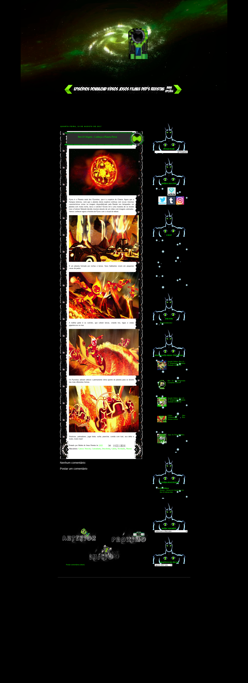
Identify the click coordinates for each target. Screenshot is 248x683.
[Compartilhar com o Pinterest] (124, 445)
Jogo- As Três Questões (176, 435)
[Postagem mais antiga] (129, 543)
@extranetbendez (166, 323)
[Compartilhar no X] (119, 445)
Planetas (129, 449)
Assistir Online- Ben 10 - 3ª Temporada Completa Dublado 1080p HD (176, 363)
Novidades (121, 449)
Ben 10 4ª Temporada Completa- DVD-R (176, 381)
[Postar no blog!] (117, 445)
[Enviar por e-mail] (114, 445)
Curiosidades (96, 449)
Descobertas (106, 449)
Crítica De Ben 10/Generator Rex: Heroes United (176, 417)
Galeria (113, 449)
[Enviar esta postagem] (109, 445)
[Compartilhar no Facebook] (122, 445)
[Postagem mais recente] (79, 543)
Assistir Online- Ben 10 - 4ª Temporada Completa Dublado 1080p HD (176, 400)
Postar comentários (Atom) (75, 565)
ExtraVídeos (164, 488)
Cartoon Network (84, 449)
